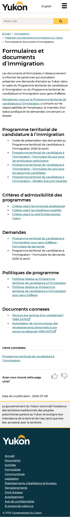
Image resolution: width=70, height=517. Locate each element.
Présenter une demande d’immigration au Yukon (34, 37)
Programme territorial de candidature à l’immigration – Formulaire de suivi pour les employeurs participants (38, 156)
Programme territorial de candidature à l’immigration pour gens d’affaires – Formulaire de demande (38, 242)
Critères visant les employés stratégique (38, 206)
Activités (10, 465)
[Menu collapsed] (64, 6)
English (46, 6)
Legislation (12, 478)
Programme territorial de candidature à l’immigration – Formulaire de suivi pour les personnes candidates (38, 169)
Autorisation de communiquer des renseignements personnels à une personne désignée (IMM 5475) (35, 327)
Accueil (6, 33)
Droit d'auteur (14, 492)
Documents (12, 460)
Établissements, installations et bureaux (31, 483)
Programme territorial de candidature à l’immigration (28, 358)
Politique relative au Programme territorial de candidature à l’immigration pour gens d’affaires (39, 291)
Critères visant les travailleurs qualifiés (36, 210)
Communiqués (15, 474)
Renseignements (16, 487)
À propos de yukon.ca (19, 506)
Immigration (21, 33)
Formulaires (12, 469)
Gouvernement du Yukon (27, 512)
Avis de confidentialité (19, 501)
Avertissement (14, 497)
